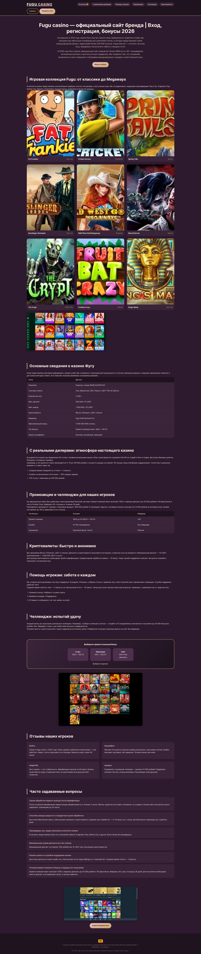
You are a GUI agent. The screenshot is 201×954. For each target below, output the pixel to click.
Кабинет (32, 11)
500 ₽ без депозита (123, 654)
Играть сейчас (100, 64)
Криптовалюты (166, 4)
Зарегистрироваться (100, 925)
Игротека (83, 4)
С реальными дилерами (102, 4)
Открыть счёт (47, 11)
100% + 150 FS (78, 653)
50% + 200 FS (100, 653)
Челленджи (152, 4)
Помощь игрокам (122, 4)
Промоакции (138, 4)
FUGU (39, 4)
